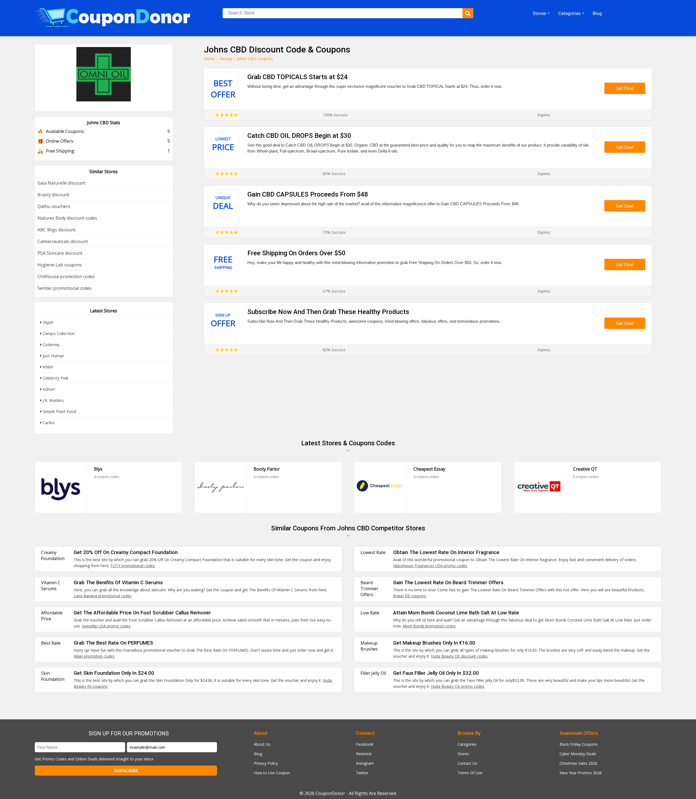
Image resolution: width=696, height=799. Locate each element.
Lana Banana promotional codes (103, 595)
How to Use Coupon (272, 772)
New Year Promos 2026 (581, 772)
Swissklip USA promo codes (106, 626)
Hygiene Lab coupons (60, 265)
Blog (258, 753)
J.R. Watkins (53, 400)
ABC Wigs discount (57, 230)
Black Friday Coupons (579, 744)
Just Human (53, 355)
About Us (262, 744)
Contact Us (467, 763)
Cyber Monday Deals (578, 753)
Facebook (364, 744)
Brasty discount (53, 195)
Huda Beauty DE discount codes (459, 656)
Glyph (47, 322)
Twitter (362, 772)
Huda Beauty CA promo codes (457, 686)
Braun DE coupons (409, 595)
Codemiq (50, 344)
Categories (467, 744)
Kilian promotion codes (94, 656)
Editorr (49, 389)
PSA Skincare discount (60, 253)
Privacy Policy (266, 763)
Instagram (365, 763)
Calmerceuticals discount (63, 241)
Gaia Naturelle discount (61, 183)
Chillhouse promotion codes (66, 276)
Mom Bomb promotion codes (429, 626)
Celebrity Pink (55, 378)
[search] (467, 13)
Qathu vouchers (54, 206)
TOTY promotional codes (132, 565)
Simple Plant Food (59, 411)
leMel (47, 366)
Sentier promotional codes (65, 288)
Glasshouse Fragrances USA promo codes (430, 565)
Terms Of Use (470, 772)
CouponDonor (330, 793)
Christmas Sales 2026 (578, 763)
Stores (463, 753)
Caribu (48, 422)
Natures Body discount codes (67, 218)
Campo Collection (58, 333)
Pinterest (364, 753)
